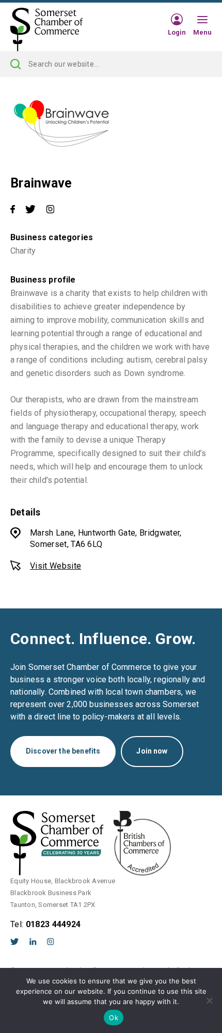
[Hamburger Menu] (202, 20)
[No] (209, 1000)
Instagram (50, 941)
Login (177, 32)
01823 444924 (53, 924)
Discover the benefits (63, 751)
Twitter (14, 941)
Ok (113, 1017)
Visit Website (55, 566)
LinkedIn (33, 941)
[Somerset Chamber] (46, 30)
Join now (151, 751)
